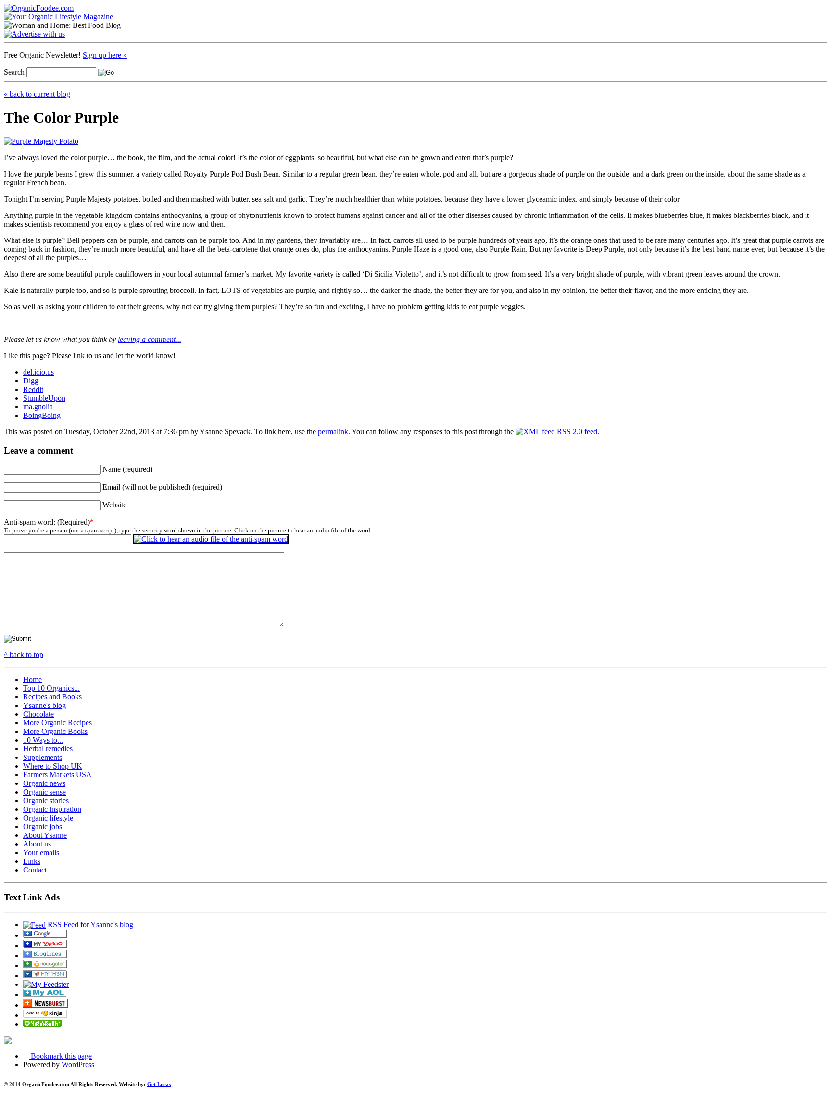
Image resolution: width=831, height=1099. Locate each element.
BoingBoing (42, 415)
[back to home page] (39, 8)
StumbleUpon (44, 398)
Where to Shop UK (52, 766)
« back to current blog (37, 94)
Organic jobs (42, 826)
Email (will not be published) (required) (162, 487)
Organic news (44, 783)
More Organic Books (55, 731)
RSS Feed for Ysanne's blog (89, 925)
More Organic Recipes (57, 723)
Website (114, 505)
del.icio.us (38, 372)
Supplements (42, 757)
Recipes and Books (52, 697)
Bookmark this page (60, 1056)
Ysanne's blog (44, 705)
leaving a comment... (149, 339)
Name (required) (127, 469)
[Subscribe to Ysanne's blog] (45, 935)
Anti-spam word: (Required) (47, 522)
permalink (333, 432)
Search (14, 72)
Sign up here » (105, 55)
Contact (35, 870)
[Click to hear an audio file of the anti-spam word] (211, 539)
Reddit (33, 389)
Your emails (41, 852)
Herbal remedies (48, 749)
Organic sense (44, 792)
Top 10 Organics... (51, 688)
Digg (30, 381)
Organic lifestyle (48, 818)
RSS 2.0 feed (576, 432)
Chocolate (38, 714)
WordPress (78, 1065)
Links (31, 861)
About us (37, 844)
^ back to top (23, 654)
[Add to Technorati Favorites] (42, 1024)
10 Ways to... (43, 740)
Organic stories (46, 800)
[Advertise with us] (34, 34)
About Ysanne (45, 835)
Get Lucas (159, 1084)
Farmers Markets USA (57, 775)
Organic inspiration (52, 809)
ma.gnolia (38, 407)
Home (32, 679)
